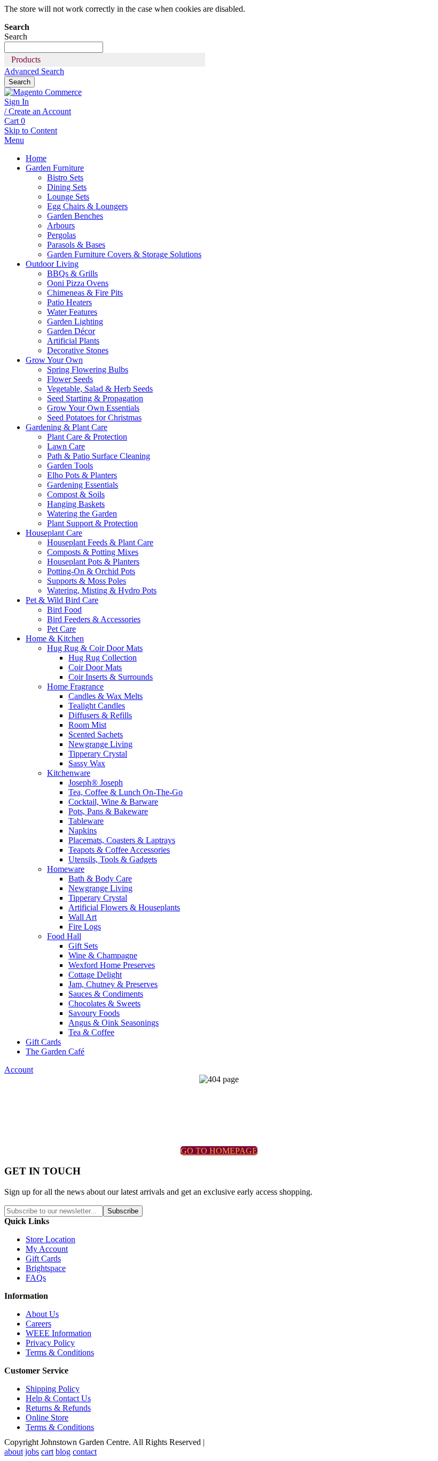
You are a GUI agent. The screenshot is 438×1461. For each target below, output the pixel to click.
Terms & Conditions (60, 1352)
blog (63, 1451)
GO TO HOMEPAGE (219, 1150)
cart (47, 1451)
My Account (47, 1248)
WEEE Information (58, 1333)
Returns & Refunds (58, 1407)
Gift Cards (43, 1258)
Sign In (16, 101)
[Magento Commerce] (43, 92)
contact (85, 1451)
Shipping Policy (53, 1388)
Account (18, 1069)
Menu (14, 140)
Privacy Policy (50, 1342)
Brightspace (46, 1268)
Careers (38, 1323)
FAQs (36, 1277)
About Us (42, 1314)
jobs (32, 1451)
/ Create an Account (37, 111)
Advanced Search (34, 71)
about (13, 1451)
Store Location (50, 1239)
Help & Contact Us (58, 1398)
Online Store (47, 1417)
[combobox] (53, 47)
